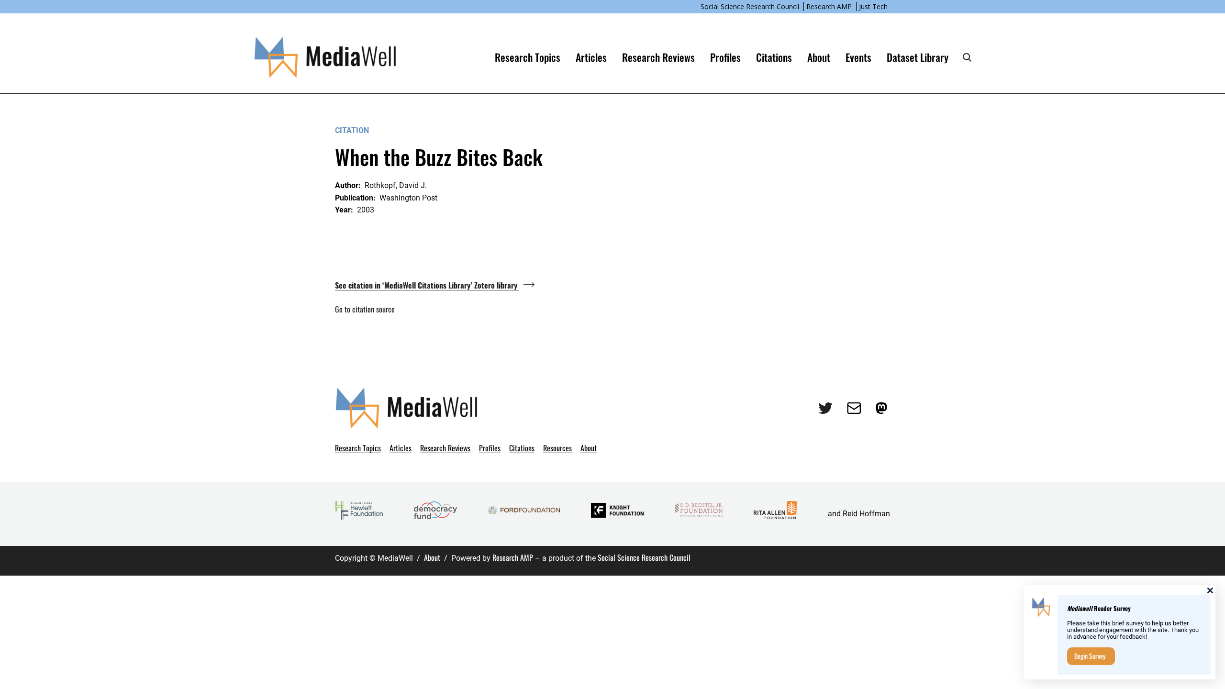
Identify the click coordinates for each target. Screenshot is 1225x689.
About (432, 557)
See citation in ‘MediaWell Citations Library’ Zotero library (427, 285)
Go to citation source (365, 309)
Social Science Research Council (750, 6)
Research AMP (829, 6)
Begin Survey (1089, 656)
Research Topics (527, 57)
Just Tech (873, 6)
